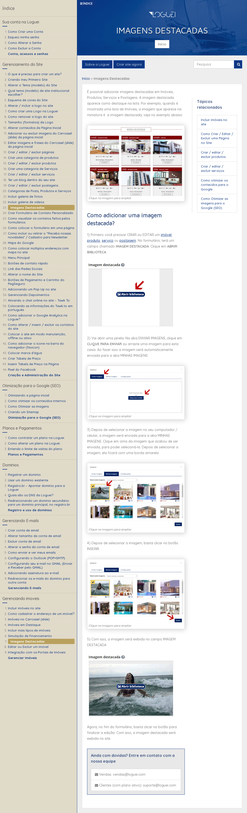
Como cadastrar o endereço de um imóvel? (41, 614)
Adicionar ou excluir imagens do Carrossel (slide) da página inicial (40, 135)
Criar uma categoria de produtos (33, 158)
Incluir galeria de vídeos (26, 202)
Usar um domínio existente (28, 480)
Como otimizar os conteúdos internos (37, 401)
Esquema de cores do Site (28, 100)
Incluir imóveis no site (24, 608)
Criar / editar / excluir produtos (32, 163)
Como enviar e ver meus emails (31, 552)
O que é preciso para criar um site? (35, 74)
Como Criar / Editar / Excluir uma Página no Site (217, 138)
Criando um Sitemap (23, 412)
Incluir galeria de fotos (25, 196)
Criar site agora (129, 64)
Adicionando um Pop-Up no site (32, 289)
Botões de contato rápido (28, 263)
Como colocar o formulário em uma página (41, 228)
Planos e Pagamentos (25, 454)
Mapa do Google (21, 243)
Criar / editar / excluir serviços (31, 174)
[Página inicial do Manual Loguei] (162, 15)
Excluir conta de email (24, 541)
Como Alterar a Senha (24, 43)
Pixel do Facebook (22, 369)
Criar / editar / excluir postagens (33, 185)
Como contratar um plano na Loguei (36, 438)
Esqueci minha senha (23, 37)
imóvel (166, 235)
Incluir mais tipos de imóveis (29, 630)
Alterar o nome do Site (25, 274)
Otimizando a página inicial (28, 395)
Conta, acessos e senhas (28, 54)
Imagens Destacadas (27, 207)
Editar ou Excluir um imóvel (28, 647)
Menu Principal (19, 258)
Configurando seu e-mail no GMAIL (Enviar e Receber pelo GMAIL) (40, 565)
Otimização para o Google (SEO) (34, 417)
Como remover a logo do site (30, 117)
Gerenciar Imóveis (22, 658)
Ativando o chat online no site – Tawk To (39, 300)
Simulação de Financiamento (30, 636)
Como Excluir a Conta (24, 48)
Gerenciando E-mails (24, 588)
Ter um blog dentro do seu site (31, 180)
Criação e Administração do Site (34, 375)
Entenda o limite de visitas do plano (35, 449)
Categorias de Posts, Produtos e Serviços (39, 191)
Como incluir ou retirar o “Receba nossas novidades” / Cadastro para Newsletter (39, 235)
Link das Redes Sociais (25, 269)
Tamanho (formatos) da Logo (30, 122)
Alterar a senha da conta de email (33, 547)
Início (162, 44)
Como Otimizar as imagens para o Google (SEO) (214, 203)
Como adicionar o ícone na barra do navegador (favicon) (36, 345)
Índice (87, 3)
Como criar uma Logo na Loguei (33, 111)
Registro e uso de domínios (30, 510)
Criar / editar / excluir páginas (31, 152)
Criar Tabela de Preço (24, 358)
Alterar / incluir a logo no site (30, 106)
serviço (107, 240)
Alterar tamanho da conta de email (34, 536)
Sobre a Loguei (97, 64)
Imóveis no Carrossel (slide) (29, 619)
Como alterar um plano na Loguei (34, 443)
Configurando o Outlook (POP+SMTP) (36, 558)
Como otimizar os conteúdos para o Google (214, 184)
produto (93, 240)
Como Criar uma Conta (25, 32)
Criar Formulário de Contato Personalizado (40, 213)
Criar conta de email (23, 530)
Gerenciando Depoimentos (28, 295)
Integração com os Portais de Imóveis (36, 652)
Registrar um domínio (24, 475)
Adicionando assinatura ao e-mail (33, 573)
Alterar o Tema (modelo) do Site (32, 85)
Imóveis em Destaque (24, 625)
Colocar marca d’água (25, 353)
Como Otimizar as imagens (28, 406)
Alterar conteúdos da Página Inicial (34, 128)
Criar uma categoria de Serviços (32, 169)
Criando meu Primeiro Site (28, 79)
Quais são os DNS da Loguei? (30, 495)
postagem (127, 240)
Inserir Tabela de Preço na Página (33, 364)
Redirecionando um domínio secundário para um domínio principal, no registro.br (39, 502)
